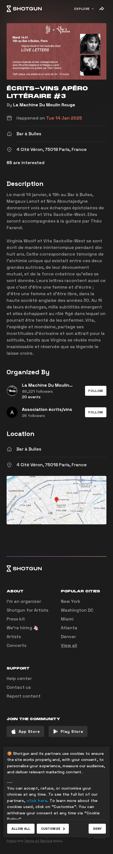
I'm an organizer (24, 601)
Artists (14, 636)
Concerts (16, 645)
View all (69, 645)
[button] (95, 391)
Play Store (72, 731)
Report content (24, 696)
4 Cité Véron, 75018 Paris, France (51, 465)
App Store (29, 731)
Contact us (19, 687)
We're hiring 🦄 (23, 628)
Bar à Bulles (28, 449)
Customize (50, 828)
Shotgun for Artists (27, 610)
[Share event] (101, 9)
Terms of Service (38, 841)
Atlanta (69, 628)
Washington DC (77, 610)
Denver (68, 636)
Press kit (16, 619)
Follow (95, 391)
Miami (67, 619)
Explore (82, 9)
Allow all (21, 828)
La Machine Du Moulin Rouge (44, 105)
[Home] (24, 9)
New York (70, 601)
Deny (97, 828)
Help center (19, 678)
